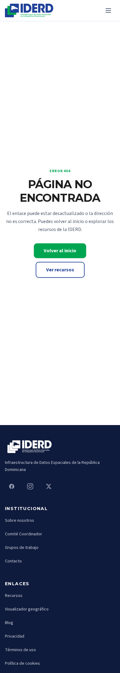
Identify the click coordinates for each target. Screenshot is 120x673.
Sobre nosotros (19, 520)
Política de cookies (22, 663)
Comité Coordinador (23, 534)
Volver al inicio (60, 250)
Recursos (13, 596)
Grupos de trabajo (21, 548)
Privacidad (14, 636)
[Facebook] (11, 486)
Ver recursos (60, 269)
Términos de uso (20, 650)
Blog (9, 623)
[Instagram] (30, 486)
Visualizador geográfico (27, 609)
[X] (48, 486)
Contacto (13, 561)
